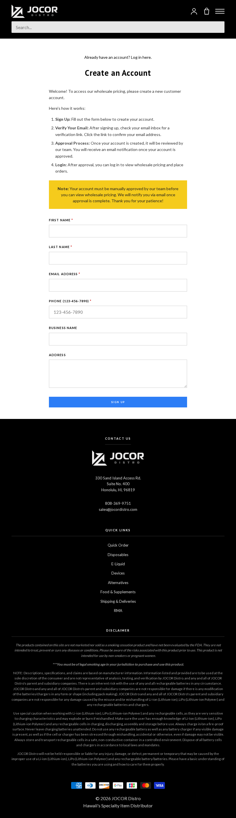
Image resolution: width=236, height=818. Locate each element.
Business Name (63, 328)
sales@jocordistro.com (118, 509)
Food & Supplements (118, 592)
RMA (118, 610)
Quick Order (118, 545)
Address (57, 355)
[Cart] (207, 11)
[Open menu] (219, 11)
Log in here (141, 57)
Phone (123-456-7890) (70, 301)
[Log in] (194, 11)
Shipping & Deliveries (118, 601)
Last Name (60, 247)
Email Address (65, 274)
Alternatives (118, 582)
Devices (118, 573)
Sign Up (118, 402)
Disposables (118, 554)
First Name (61, 220)
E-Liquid (118, 564)
